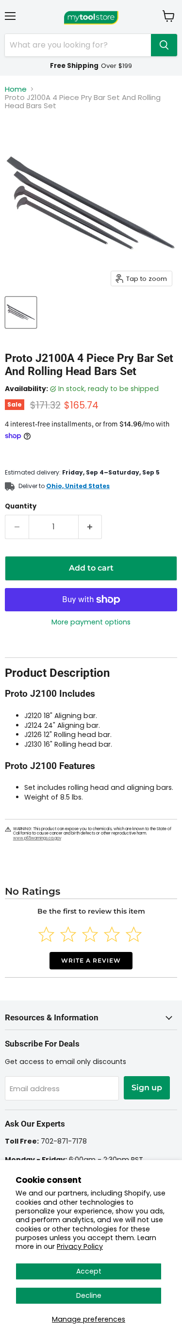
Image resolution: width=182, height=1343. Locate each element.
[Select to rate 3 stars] (90, 934)
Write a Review (91, 960)
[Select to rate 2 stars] (68, 934)
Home (16, 89)
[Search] (164, 45)
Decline (88, 1295)
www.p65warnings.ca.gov (37, 838)
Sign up (147, 1087)
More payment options (91, 622)
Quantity (20, 506)
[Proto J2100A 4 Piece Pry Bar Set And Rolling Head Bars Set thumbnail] (20, 312)
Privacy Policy (80, 1246)
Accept (88, 1271)
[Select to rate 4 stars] (112, 934)
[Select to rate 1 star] (46, 934)
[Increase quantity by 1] (90, 527)
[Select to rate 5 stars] (134, 934)
